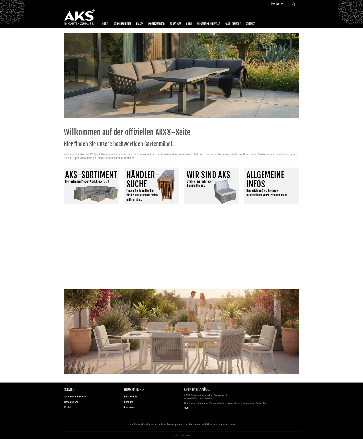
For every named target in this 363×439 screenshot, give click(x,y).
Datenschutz (130, 396)
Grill (189, 23)
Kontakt (250, 23)
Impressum (129, 407)
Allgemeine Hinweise (208, 23)
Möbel (105, 23)
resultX (187, 435)
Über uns (128, 402)
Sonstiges (175, 23)
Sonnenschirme (122, 23)
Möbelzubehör (156, 23)
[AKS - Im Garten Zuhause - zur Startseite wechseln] (79, 17)
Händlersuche (233, 23)
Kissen (139, 23)
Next (295, 75)
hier (186, 407)
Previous (67, 75)
